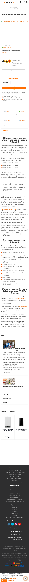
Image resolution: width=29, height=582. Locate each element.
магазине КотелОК (20, 298)
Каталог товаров (14, 468)
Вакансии (14, 515)
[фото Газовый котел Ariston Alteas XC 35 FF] (14, 29)
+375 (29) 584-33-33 (15, 531)
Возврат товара (14, 497)
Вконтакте (8, 524)
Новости (14, 507)
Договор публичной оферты (14, 517)
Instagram (15, 524)
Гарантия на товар (14, 493)
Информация (14, 485)
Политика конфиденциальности (14, 501)
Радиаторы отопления (14, 474)
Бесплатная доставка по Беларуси (21, 124)
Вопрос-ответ (14, 513)
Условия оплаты (14, 490)
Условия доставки (14, 492)
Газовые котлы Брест (14, 470)
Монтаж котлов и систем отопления (14, 348)
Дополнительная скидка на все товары (21, 115)
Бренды (14, 509)
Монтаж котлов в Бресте (14, 499)
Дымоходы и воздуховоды (14, 478)
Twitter (12, 524)
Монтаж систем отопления (7, 114)
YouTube (19, 524)
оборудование (23, 306)
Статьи (14, 511)
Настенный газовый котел (9, 209)
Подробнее (12, 578)
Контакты (14, 488)
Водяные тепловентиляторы (14, 482)
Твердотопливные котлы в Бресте (15, 472)
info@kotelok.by (15, 534)
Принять (4, 580)
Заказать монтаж (14, 88)
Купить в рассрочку (14, 495)
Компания (14, 505)
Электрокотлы (14, 476)
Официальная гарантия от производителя (7, 124)
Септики (14, 480)
